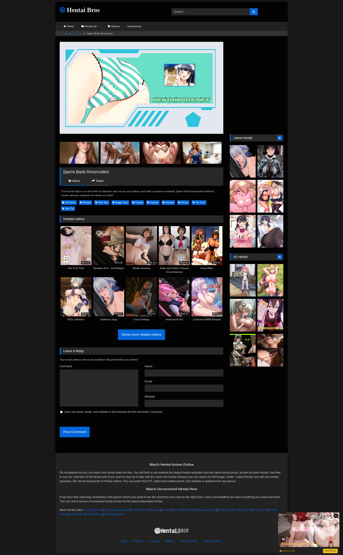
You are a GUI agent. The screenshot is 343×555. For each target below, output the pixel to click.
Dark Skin (103, 202)
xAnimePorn (94, 514)
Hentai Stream (93, 509)
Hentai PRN (76, 514)
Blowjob (87, 202)
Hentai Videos (242, 509)
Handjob (169, 202)
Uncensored (134, 26)
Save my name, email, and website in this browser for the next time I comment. (113, 411)
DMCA (170, 541)
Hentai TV (259, 509)
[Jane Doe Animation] (270, 161)
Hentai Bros (82, 10)
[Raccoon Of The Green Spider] (243, 350)
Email (149, 381)
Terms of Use (189, 541)
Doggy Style (121, 202)
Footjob (139, 202)
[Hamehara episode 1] (270, 231)
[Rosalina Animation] (243, 196)
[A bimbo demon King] (243, 280)
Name (149, 366)
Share (99, 180)
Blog (124, 541)
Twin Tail (69, 208)
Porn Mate (189, 509)
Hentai (155, 509)
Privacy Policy (213, 541)
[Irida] (270, 280)
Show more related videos (141, 334)
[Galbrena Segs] (243, 161)
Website (150, 396)
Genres (115, 26)
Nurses (184, 202)
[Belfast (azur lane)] (270, 350)
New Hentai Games (116, 509)
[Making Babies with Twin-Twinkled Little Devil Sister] (270, 315)
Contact (154, 541)
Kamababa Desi (114, 514)
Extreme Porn (206, 509)
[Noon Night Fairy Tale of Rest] (243, 315)
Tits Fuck (200, 202)
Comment (66, 366)
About (76, 180)
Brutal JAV (224, 509)
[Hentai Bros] (171, 531)
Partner (138, 541)
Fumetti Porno (140, 509)
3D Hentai (77, 33)
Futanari (154, 202)
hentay (166, 509)
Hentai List (91, 26)
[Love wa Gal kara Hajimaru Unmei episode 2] (270, 196)
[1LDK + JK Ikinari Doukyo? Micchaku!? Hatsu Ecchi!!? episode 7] (243, 231)
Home (70, 26)
